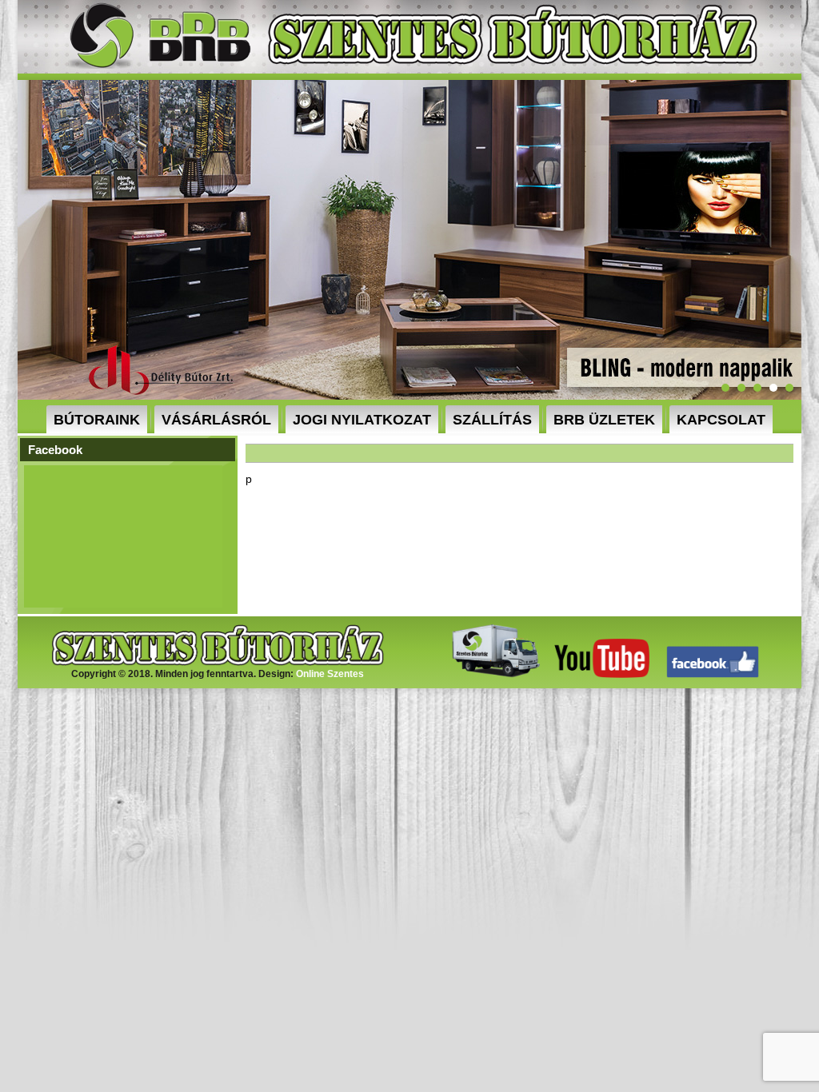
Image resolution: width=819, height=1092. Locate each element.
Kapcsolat (721, 420)
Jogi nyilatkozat (362, 420)
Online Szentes (330, 674)
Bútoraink (97, 420)
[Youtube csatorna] (601, 674)
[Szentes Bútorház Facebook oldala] (712, 674)
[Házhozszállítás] (492, 674)
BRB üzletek (604, 420)
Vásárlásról (216, 420)
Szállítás (492, 420)
